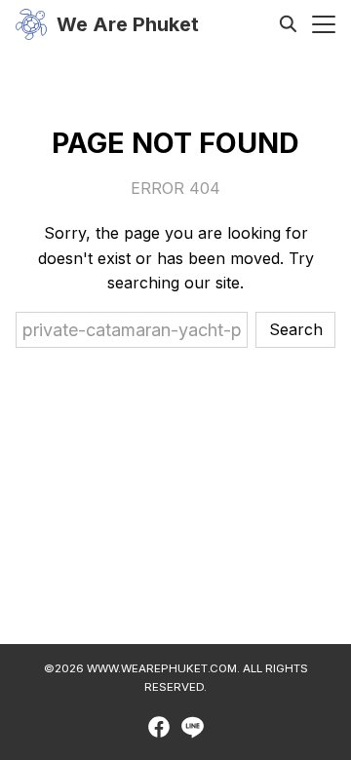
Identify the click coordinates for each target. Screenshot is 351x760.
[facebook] (159, 727)
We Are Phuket (128, 24)
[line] (192, 727)
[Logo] (31, 24)
